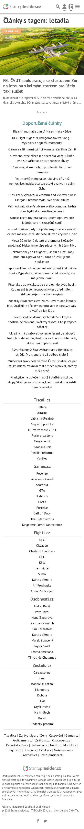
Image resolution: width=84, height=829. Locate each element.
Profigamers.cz (22, 740)
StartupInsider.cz (51, 755)
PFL (42, 557)
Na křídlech (42, 712)
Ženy (43, 735)
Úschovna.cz (39, 745)
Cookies (29, 806)
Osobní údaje (43, 806)
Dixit (42, 701)
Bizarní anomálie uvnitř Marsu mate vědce (42, 131)
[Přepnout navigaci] (64, 6)
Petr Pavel (42, 612)
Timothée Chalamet (42, 657)
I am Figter (42, 568)
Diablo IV (42, 496)
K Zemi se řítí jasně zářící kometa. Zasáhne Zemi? (42, 149)
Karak (42, 718)
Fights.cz (42, 532)
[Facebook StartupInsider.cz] (38, 821)
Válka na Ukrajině (42, 418)
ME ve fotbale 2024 (42, 430)
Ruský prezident (42, 435)
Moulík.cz (69, 745)
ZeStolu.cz (42, 740)
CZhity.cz (45, 750)
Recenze (42, 473)
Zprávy (23, 735)
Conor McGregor (42, 591)
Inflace (42, 407)
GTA (42, 490)
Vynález (42, 458)
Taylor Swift (42, 646)
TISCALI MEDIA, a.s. (41, 810)
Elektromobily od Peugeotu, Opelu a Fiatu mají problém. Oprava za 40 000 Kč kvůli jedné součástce (42, 257)
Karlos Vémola (42, 580)
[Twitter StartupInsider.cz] (45, 821)
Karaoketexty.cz (17, 745)
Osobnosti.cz (42, 599)
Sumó (42, 574)
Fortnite (42, 508)
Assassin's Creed (42, 479)
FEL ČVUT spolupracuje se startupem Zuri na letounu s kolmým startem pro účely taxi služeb (40, 86)
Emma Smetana (42, 652)
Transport (11, 31)
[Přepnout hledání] (58, 6)
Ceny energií (42, 441)
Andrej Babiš (42, 606)
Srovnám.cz (29, 755)
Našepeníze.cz (64, 750)
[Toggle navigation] (77, 6)
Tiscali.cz (42, 400)
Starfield (42, 485)
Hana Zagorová (42, 617)
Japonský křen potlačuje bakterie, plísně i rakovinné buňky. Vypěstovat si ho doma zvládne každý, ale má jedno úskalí (42, 273)
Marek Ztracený (42, 640)
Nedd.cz (55, 745)
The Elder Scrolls (42, 519)
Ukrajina (42, 413)
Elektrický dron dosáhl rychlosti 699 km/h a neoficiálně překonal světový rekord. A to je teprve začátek (42, 322)
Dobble (42, 695)
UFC (42, 540)
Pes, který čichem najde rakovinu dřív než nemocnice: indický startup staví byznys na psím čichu (42, 183)
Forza (42, 502)
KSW (42, 562)
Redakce (18, 806)
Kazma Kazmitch (42, 623)
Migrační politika (42, 424)
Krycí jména (42, 707)
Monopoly (42, 690)
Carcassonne (42, 672)
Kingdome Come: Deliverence (42, 525)
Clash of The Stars (42, 551)
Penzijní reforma (42, 453)
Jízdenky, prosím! (42, 724)
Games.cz (42, 466)
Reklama (6, 806)
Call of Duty (42, 513)
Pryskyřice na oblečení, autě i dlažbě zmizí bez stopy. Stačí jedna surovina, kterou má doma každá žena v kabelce (42, 382)
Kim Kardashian (42, 629)
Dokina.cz (29, 750)
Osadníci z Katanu (42, 684)
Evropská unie (42, 447)
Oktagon (42, 545)
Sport (34, 735)
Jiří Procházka (42, 585)
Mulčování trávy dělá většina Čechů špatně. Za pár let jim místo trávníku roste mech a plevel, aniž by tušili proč (42, 366)
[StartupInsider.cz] (22, 6)
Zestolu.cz (42, 665)
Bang (42, 678)
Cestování (56, 735)
